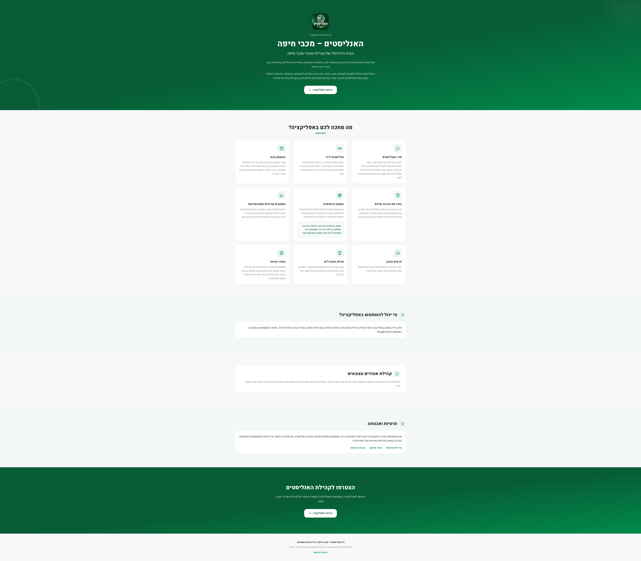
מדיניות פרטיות (394, 448)
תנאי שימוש (375, 448)
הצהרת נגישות (358, 448)
